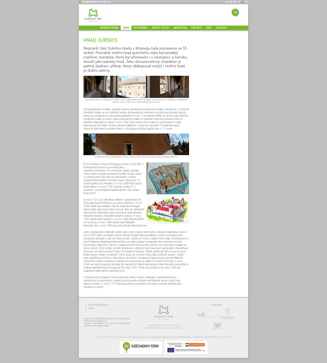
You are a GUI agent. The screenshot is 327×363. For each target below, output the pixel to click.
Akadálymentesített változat (96, 2)
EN (230, 2)
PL (238, 2)
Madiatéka (180, 27)
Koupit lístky (160, 27)
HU (226, 2)
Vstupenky (140, 27)
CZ (242, 2)
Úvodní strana (109, 27)
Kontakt (221, 27)
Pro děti (196, 27)
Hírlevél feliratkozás (98, 305)
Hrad (126, 27)
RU (246, 2)
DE (234, 2)
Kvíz (209, 27)
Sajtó (91, 308)
